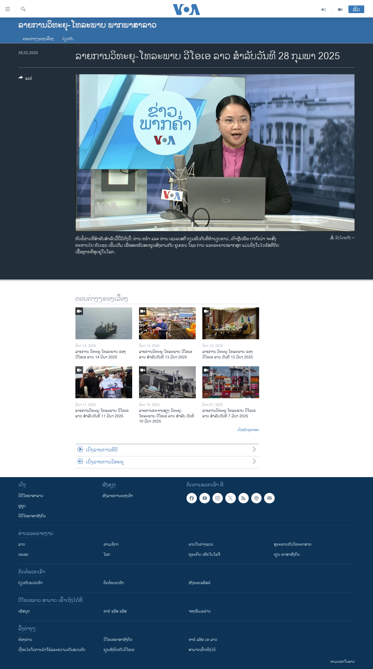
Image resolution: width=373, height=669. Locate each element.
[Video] (340, 9)
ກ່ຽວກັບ (68, 39)
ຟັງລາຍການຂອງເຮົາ (117, 496)
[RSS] (243, 498)
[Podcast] (256, 498)
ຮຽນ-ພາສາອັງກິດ (287, 554)
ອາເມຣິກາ (111, 544)
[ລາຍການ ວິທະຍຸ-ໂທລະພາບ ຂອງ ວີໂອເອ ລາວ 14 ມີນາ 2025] (103, 323)
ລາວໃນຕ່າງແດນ (201, 544)
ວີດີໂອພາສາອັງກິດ (32, 516)
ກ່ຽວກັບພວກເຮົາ (30, 583)
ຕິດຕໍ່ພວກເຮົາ (113, 583)
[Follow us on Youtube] (204, 498)
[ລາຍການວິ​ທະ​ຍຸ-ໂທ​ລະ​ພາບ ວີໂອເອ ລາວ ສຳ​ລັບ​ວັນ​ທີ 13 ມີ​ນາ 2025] (167, 323)
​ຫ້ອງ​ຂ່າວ (25, 640)
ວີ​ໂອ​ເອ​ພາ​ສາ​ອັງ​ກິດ (117, 640)
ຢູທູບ (22, 506)
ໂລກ (106, 554)
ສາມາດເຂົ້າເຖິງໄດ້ (202, 650)
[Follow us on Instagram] (217, 498)
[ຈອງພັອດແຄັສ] (269, 498)
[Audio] (323, 9)
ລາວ (21, 544)
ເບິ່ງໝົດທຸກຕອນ (248, 430)
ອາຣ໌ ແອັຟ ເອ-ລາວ (203, 640)
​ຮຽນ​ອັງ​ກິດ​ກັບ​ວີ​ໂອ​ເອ (118, 650)
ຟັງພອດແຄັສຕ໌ (200, 583)
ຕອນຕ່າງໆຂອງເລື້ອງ (38, 39)
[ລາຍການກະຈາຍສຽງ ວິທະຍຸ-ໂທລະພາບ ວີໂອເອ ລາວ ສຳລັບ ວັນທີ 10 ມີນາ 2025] (167, 382)
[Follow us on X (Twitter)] (230, 498)
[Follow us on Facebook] (192, 498)
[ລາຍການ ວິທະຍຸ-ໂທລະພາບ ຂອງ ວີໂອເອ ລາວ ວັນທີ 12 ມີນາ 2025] (230, 323)
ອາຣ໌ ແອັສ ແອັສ (115, 611)
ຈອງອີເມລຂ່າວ (200, 611)
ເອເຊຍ (23, 554)
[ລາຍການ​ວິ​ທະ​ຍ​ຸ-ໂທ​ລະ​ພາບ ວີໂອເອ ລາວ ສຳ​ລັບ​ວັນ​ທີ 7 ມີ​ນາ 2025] (230, 382)
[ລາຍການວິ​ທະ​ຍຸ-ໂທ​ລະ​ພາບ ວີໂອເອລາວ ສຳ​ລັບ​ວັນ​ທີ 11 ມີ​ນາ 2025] (103, 382)
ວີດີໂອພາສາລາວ (30, 496)
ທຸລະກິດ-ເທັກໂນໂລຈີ (204, 554)
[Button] (25, 79)
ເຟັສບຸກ (24, 611)
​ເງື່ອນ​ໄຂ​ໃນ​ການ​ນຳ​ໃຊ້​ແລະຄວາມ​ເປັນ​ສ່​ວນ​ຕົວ (51, 650)
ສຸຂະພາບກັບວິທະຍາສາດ (293, 544)
